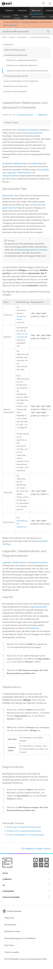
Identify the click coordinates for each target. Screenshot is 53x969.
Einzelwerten (33, 628)
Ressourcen (36, 10)
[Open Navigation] (50, 3)
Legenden (11, 172)
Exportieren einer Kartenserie (15, 92)
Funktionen (22, 10)
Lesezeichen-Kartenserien (40, 37)
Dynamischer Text (10, 195)
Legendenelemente (38, 607)
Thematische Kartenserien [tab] (16, 76)
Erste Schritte (17, 16)
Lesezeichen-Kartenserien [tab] (16, 55)
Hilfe (26, 17)
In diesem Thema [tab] (10, 122)
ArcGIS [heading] (5, 873)
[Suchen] (43, 3)
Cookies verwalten (11, 952)
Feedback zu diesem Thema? (38, 848)
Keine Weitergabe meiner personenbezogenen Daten (25, 959)
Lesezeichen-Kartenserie (28, 130)
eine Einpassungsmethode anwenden (30, 250)
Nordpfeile (7, 163)
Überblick (9, 10)
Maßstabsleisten (20, 163)
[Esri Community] (35, 865)
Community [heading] (7, 879)
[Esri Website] (7, 4)
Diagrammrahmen (10, 175)
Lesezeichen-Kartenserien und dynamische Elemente (27, 71)
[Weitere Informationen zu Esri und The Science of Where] (7, 863)
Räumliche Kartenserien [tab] (15, 50)
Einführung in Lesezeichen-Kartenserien (21, 60)
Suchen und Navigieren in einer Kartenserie (20, 81)
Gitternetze (37, 163)
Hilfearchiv (42, 115)
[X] (41, 860)
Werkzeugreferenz (39, 17)
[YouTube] (46, 865)
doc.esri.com (11, 25)
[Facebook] (35, 860)
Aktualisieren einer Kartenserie (15, 86)
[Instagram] (41, 865)
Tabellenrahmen (24, 172)
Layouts (12, 37)
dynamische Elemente (32, 133)
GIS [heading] (3, 885)
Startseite (6, 17)
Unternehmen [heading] (8, 891)
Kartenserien (22, 37)
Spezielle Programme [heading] (11, 897)
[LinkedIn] (46, 860)
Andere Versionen (25, 115)
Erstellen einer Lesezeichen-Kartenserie (21, 65)
